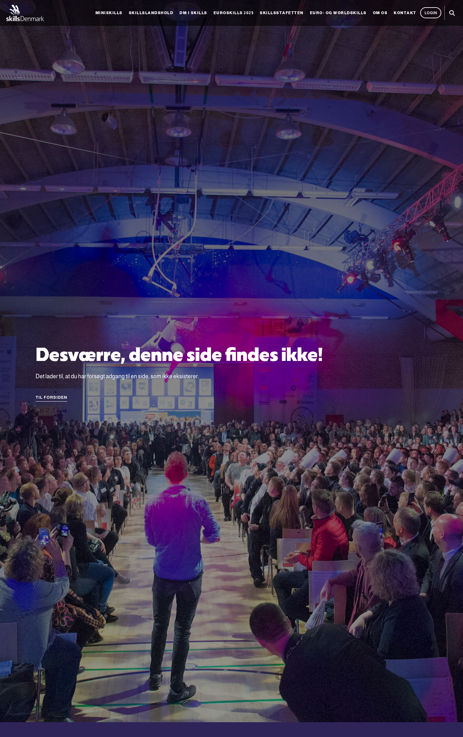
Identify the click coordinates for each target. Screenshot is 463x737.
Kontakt (405, 13)
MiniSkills (109, 13)
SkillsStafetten (282, 13)
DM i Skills (193, 13)
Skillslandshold (151, 13)
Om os (380, 13)
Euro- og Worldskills (338, 13)
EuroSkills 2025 (234, 13)
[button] (452, 13)
